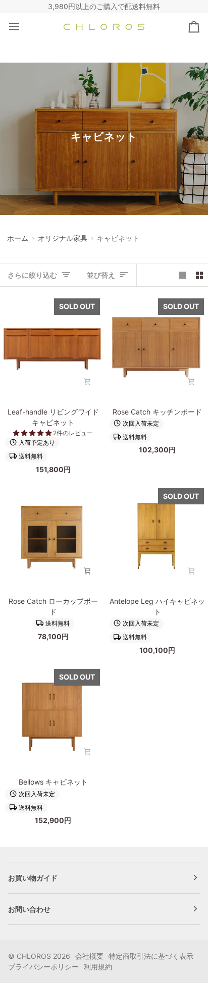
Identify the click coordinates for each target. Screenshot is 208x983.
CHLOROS (34, 956)
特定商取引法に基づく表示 (151, 956)
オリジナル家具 (62, 238)
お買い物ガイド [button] (33, 877)
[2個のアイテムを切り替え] (199, 275)
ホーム (17, 238)
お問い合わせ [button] (29, 909)
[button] (33, 433)
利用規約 (98, 966)
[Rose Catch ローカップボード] (52, 536)
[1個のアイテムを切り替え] (182, 275)
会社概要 (89, 956)
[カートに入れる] (87, 381)
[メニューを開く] (23, 27)
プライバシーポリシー (43, 966)
